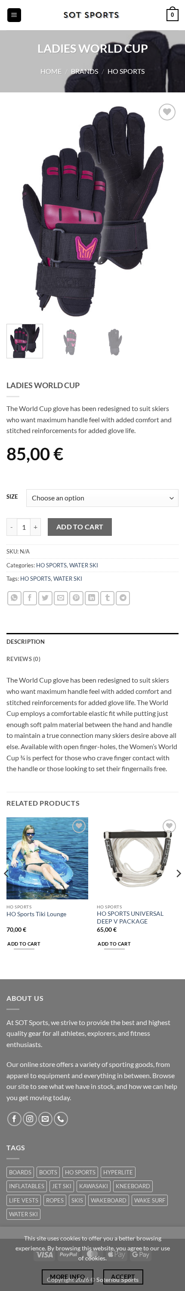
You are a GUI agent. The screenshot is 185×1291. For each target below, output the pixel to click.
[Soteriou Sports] (92, 15)
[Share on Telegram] (123, 598)
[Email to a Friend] (61, 598)
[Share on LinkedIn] (92, 598)
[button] (14, 15)
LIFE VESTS (23, 1200)
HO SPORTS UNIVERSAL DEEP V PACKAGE (130, 917)
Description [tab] (25, 641)
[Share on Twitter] (45, 598)
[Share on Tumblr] (107, 598)
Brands (84, 71)
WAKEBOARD (108, 1200)
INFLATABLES (26, 1186)
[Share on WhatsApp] (14, 598)
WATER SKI (83, 565)
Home (51, 71)
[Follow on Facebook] (14, 1119)
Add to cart (80, 527)
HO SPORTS (126, 71)
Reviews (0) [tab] (23, 658)
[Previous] (20, 209)
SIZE (12, 497)
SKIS (77, 1200)
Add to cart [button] (23, 943)
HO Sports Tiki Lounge (36, 914)
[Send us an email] (45, 1119)
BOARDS (20, 1172)
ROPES (55, 1200)
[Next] (164, 209)
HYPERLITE (118, 1172)
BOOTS (48, 1172)
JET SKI (61, 1186)
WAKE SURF (149, 1200)
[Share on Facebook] (30, 598)
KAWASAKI (93, 1186)
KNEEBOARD (133, 1186)
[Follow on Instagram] (30, 1119)
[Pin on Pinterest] (76, 598)
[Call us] (61, 1119)
